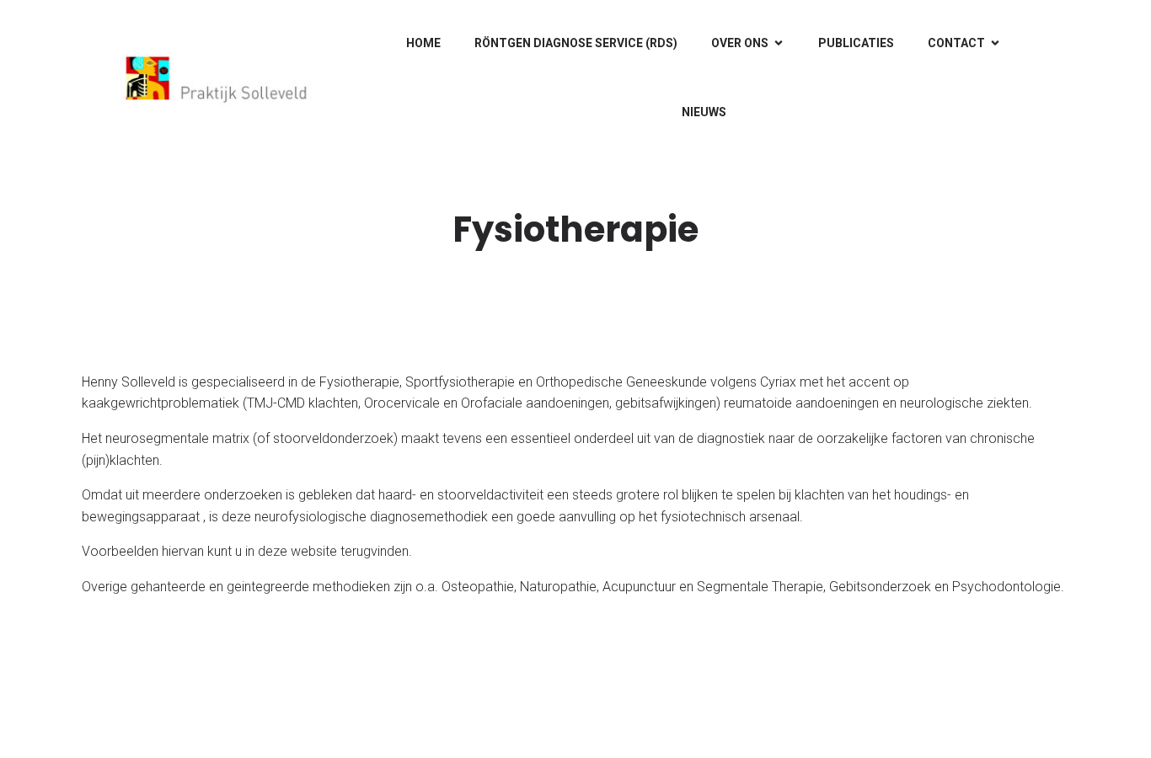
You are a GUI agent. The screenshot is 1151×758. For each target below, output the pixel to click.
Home (423, 43)
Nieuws (704, 112)
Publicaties (856, 43)
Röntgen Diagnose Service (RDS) (575, 43)
